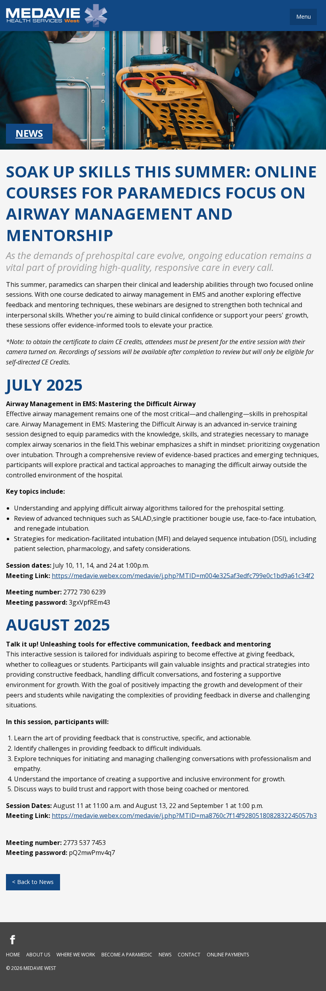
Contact (189, 954)
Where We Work (75, 954)
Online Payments (228, 954)
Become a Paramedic (126, 954)
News (29, 133)
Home (13, 954)
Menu (303, 16)
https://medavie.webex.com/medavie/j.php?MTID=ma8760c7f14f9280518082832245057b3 (184, 815)
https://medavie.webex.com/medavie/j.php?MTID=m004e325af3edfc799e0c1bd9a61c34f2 (183, 575)
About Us (38, 954)
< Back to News (33, 882)
